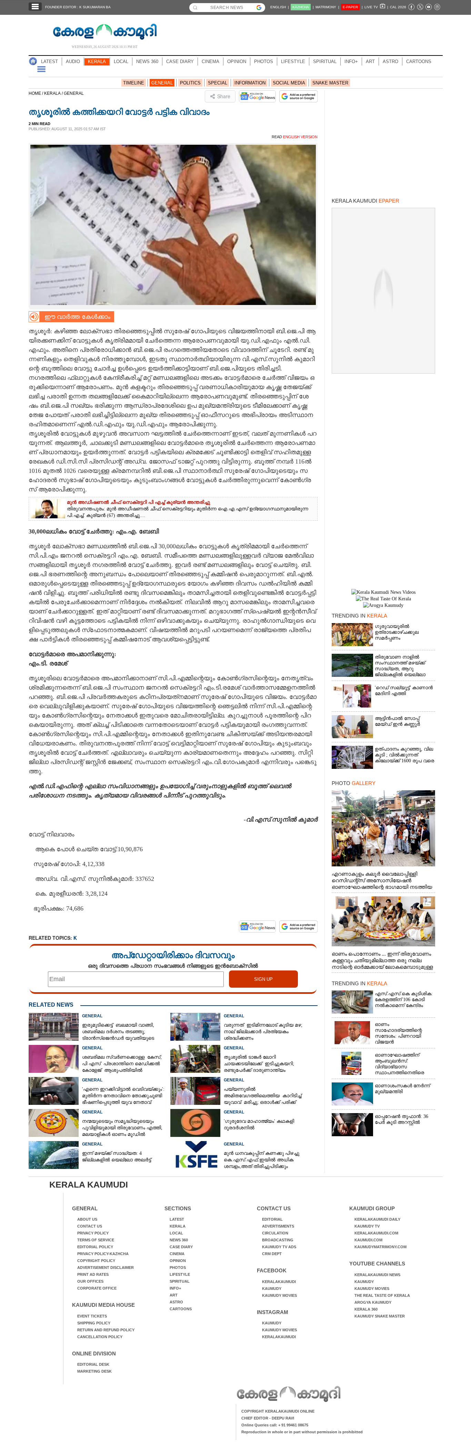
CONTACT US (89, 1226)
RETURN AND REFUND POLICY (105, 1330)
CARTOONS (418, 61)
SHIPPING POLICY (93, 1323)
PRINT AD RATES (93, 1274)
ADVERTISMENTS (278, 1226)
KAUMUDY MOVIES (279, 1295)
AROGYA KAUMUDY (372, 1302)
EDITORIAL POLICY (95, 1247)
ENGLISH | (279, 7)
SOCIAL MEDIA (289, 82)
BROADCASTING (277, 1240)
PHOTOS (263, 61)
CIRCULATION (275, 1233)
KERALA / (54, 93)
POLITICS (190, 82)
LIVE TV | (376, 7)
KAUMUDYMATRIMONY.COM (380, 1247)
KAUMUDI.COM (368, 1240)
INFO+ (351, 61)
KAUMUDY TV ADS (279, 1247)
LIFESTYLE (293, 61)
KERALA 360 (366, 1309)
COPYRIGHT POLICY (96, 1261)
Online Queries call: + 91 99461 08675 (274, 1425)
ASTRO (390, 61)
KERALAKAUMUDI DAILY (377, 1219)
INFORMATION (249, 82)
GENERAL (162, 82)
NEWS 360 (147, 61)
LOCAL (121, 61)
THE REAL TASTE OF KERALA (382, 1295)
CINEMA (210, 61)
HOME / (36, 93)
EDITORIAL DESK (93, 1364)
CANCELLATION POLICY (99, 1337)
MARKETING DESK (94, 1371)
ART (370, 61)
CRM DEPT (272, 1254)
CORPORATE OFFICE (97, 1288)
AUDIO (73, 61)
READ (295, 137)
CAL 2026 (398, 7)
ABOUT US (87, 1219)
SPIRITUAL (325, 61)
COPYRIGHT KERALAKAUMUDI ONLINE (277, 1411)
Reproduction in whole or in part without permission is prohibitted (302, 1432)
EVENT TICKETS (92, 1316)
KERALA (97, 61)
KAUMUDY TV (367, 1226)
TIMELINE (133, 82)
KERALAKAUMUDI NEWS (377, 1275)
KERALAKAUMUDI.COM (376, 1233)
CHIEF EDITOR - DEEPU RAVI (267, 1418)
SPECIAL (217, 82)
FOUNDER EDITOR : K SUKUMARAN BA (78, 7)
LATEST (49, 61)
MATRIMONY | (327, 7)
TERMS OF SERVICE (95, 1240)
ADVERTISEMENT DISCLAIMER (105, 1267)
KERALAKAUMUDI (279, 1282)
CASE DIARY (180, 61)
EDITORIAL (272, 1219)
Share (223, 96)
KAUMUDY (271, 1288)
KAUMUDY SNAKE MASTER (379, 1316)
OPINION (236, 61)
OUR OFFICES (90, 1281)
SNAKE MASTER (330, 82)
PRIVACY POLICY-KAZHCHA (103, 1254)
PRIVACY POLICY (93, 1233)
